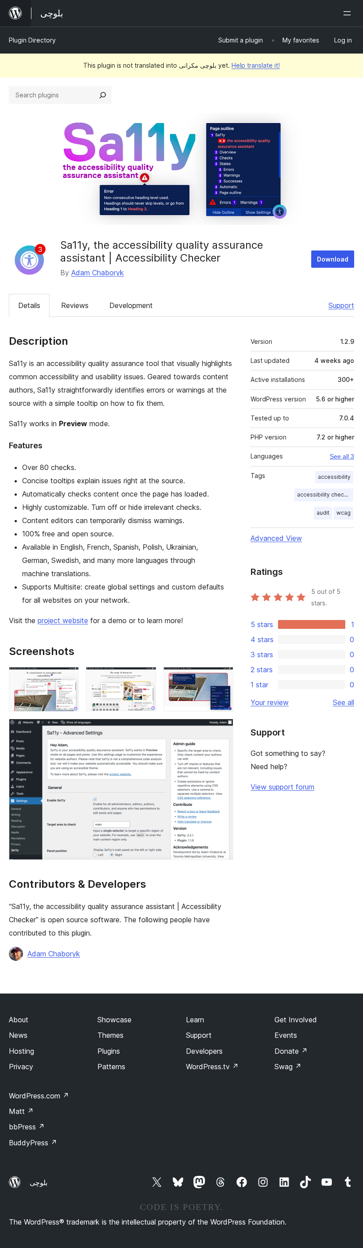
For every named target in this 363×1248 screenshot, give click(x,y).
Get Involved (295, 1019)
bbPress (27, 1126)
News (18, 1035)
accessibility (334, 477)
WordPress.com (39, 1095)
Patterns (111, 1066)
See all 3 (342, 456)
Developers (204, 1051)
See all (343, 702)
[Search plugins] (103, 95)
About (18, 1019)
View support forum (282, 786)
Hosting (21, 1051)
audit (323, 512)
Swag (287, 1066)
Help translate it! (256, 65)
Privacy (21, 1066)
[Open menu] (349, 13)
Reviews (75, 305)
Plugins (108, 1051)
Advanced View (276, 538)
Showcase (114, 1019)
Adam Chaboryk (97, 272)
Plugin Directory (32, 40)
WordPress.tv (212, 1066)
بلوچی (38, 1182)
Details (29, 305)
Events (285, 1035)
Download (332, 259)
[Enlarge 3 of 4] (221, 678)
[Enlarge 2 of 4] (144, 678)
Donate (291, 1051)
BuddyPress (33, 1142)
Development (131, 305)
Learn (195, 1019)
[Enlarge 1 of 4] (66, 678)
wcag (343, 512)
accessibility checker (325, 494)
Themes (110, 1035)
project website (63, 620)
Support (341, 305)
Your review (270, 702)
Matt (21, 1111)
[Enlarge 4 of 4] (221, 730)
